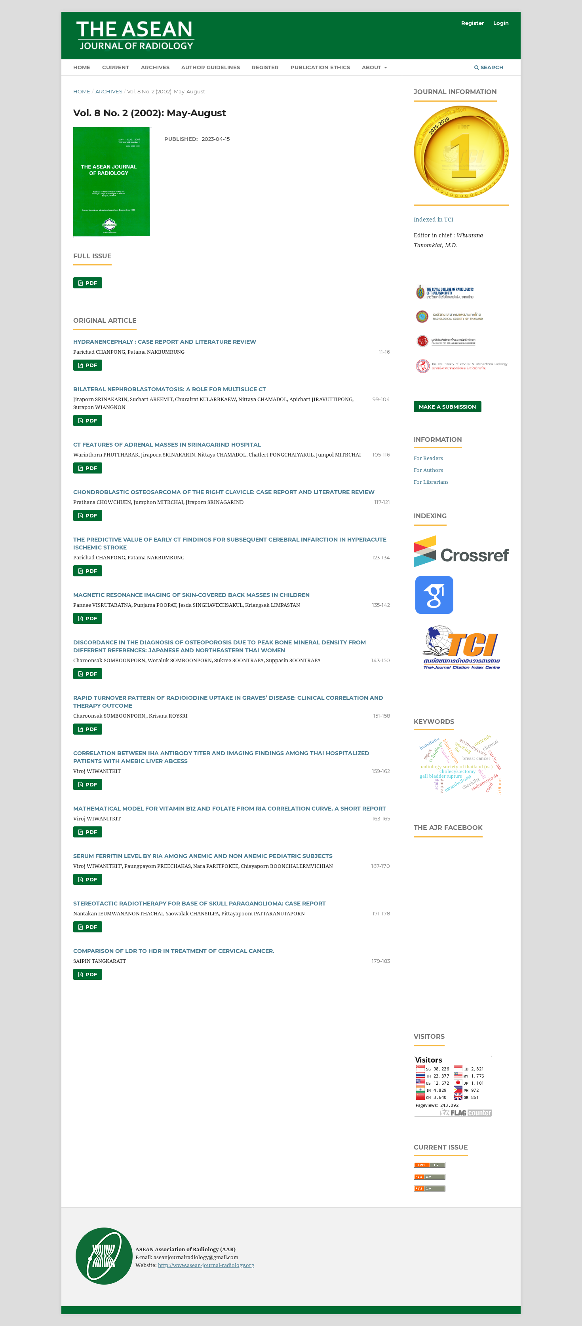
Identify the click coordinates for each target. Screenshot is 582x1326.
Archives (155, 67)
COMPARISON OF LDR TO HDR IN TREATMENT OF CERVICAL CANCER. (173, 951)
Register (265, 67)
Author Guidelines (210, 67)
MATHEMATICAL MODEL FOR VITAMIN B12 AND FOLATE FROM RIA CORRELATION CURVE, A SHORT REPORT (229, 808)
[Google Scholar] (434, 612)
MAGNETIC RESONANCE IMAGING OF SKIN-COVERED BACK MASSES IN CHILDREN (191, 595)
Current (115, 67)
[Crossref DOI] (461, 565)
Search (491, 67)
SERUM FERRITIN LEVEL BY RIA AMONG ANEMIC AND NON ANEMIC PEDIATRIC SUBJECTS (203, 856)
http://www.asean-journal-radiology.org (206, 1265)
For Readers (428, 458)
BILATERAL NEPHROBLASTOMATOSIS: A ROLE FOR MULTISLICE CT (169, 389)
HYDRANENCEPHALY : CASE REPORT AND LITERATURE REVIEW (164, 341)
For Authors (428, 470)
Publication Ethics (320, 67)
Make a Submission (447, 406)
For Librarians (431, 481)
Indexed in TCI (433, 219)
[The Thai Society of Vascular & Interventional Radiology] (461, 372)
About (372, 67)
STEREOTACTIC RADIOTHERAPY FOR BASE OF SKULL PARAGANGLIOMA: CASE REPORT (199, 903)
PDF (90, 283)
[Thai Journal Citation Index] (461, 673)
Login (501, 23)
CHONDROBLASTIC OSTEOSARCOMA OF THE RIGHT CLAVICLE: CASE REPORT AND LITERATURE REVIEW (224, 492)
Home (81, 67)
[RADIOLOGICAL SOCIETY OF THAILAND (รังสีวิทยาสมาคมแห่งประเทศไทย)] (461, 322)
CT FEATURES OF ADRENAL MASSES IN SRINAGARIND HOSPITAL (167, 444)
